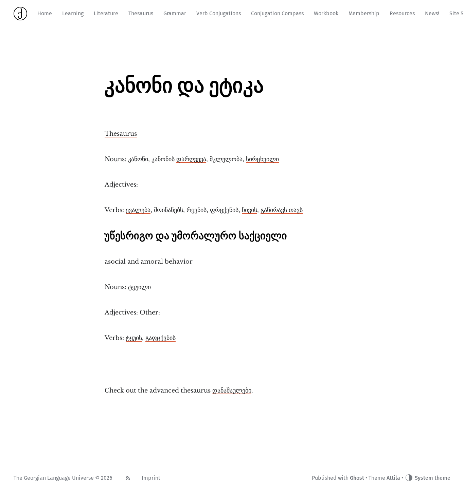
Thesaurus (121, 133)
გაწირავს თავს (282, 210)
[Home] (20, 13)
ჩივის (249, 210)
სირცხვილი (262, 159)
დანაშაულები (231, 390)
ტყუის (134, 338)
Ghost (357, 478)
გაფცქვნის (160, 338)
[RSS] (127, 478)
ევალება (138, 210)
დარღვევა (191, 159)
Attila (393, 478)
